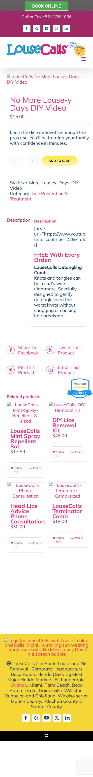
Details (36, 468)
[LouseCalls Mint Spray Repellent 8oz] (25, 413)
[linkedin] (67, 718)
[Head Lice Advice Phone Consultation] (25, 491)
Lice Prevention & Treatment (39, 196)
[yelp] (36, 718)
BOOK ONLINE (46, 6)
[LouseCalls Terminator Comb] (67, 491)
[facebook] (26, 718)
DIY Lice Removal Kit (64, 425)
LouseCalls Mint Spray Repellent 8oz (25, 438)
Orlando (18, 685)
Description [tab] (17, 220)
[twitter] (57, 718)
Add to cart (60, 161)
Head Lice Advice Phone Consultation (27, 513)
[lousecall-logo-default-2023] (46, 640)
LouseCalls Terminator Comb (67, 511)
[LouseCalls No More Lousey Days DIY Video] (46, 79)
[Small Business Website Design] (46, 735)
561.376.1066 (58, 16)
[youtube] (46, 718)
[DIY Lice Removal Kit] (67, 407)
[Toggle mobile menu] (83, 59)
